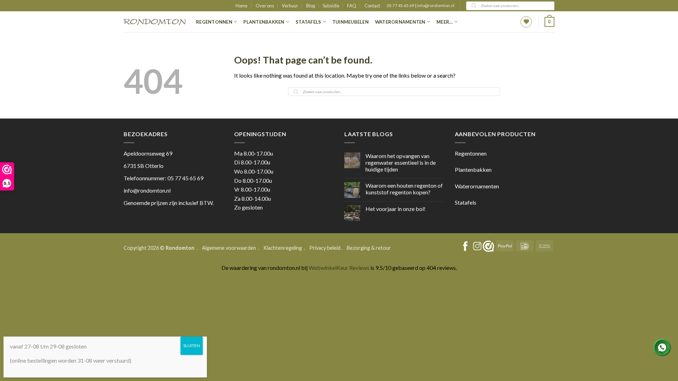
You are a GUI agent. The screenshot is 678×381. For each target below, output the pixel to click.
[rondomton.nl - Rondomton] (154, 22)
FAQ (351, 5)
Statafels (308, 22)
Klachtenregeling (282, 248)
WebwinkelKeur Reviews (339, 267)
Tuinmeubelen (350, 22)
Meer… (444, 22)
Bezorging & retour (369, 248)
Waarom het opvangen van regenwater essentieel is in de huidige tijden (400, 162)
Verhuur (290, 5)
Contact (372, 5)
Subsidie (331, 5)
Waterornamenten (400, 22)
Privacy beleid (324, 248)
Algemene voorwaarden (229, 248)
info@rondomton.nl (435, 5)
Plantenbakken (263, 22)
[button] (549, 22)
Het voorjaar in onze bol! (395, 208)
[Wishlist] (526, 22)
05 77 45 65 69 (401, 5)
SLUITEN (191, 345)
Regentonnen (214, 22)
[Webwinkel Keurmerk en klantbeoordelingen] (488, 246)
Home (242, 5)
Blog (310, 5)
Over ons (265, 5)
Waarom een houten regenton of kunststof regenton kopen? (404, 188)
